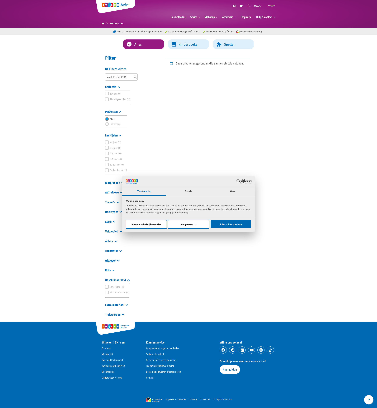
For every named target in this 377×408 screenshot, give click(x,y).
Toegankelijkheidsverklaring (160, 365)
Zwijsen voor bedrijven (113, 365)
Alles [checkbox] (112, 118)
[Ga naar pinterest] (232, 350)
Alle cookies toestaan (231, 224)
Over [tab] (232, 191)
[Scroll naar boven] (368, 399)
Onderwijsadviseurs (112, 377)
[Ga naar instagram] (260, 350)
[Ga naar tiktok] (270, 350)
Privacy (193, 399)
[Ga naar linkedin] (242, 350)
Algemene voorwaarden (176, 399)
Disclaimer (205, 399)
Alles (138, 44)
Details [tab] (188, 191)
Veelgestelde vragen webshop (161, 359)
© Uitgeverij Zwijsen (223, 399)
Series (193, 17)
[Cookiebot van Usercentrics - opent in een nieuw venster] (239, 181)
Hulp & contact (264, 17)
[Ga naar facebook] (223, 350)
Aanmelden (230, 369)
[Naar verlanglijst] (241, 5)
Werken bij (107, 354)
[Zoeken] (234, 5)
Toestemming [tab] (144, 191)
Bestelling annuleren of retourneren (163, 371)
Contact (149, 377)
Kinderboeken (189, 44)
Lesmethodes (178, 17)
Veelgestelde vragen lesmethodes (162, 348)
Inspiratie (246, 17)
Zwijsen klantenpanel (112, 359)
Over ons (106, 348)
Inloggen (271, 5)
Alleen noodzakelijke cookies (146, 224)
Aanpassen (187, 224)
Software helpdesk (155, 354)
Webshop (210, 17)
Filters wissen (118, 69)
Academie (227, 17)
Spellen (229, 44)
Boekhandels (108, 371)
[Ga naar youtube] (251, 350)
